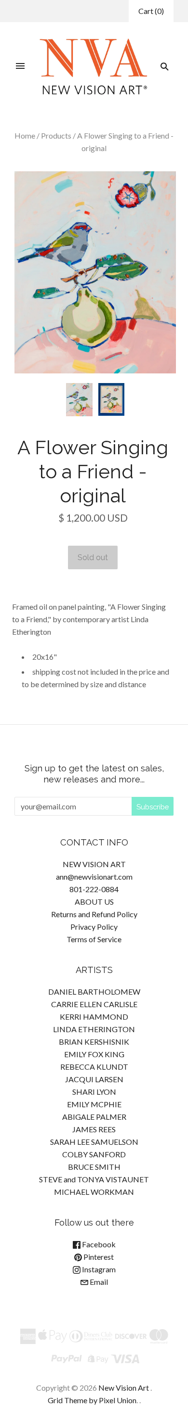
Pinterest (98, 1256)
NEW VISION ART (94, 864)
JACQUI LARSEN (94, 1079)
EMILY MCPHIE (94, 1104)
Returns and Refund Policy (94, 914)
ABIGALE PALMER (94, 1116)
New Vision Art (123, 1387)
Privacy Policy (94, 926)
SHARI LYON (94, 1091)
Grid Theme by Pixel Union (92, 1400)
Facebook (98, 1244)
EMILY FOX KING (94, 1054)
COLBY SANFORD (94, 1154)
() (151, 10)
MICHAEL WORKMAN (94, 1191)
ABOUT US (94, 901)
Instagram (98, 1269)
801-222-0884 (94, 889)
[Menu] (20, 66)
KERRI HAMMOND (94, 1016)
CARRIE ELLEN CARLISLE (94, 1004)
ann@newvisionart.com (94, 876)
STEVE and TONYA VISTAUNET (94, 1179)
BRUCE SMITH (94, 1166)
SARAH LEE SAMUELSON (94, 1141)
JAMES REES (94, 1129)
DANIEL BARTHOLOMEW (94, 991)
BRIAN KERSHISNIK (94, 1041)
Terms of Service (94, 939)
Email (98, 1281)
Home (24, 135)
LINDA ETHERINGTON (94, 1029)
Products (56, 135)
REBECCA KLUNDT (94, 1066)
